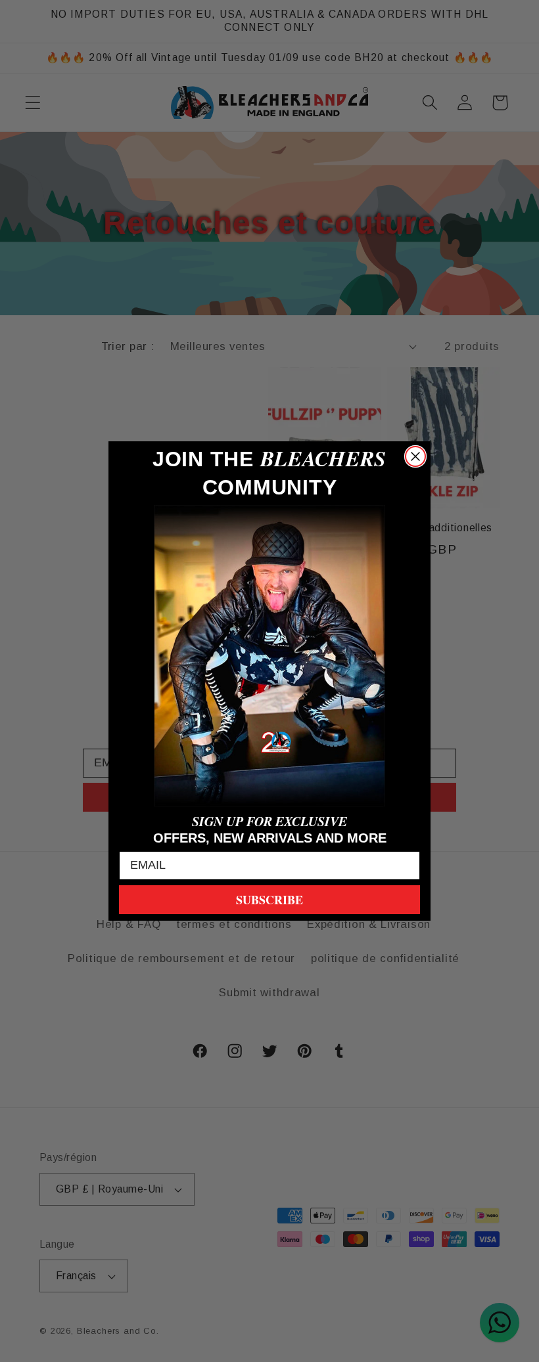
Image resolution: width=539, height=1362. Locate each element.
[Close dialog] (415, 456)
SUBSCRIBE (269, 899)
